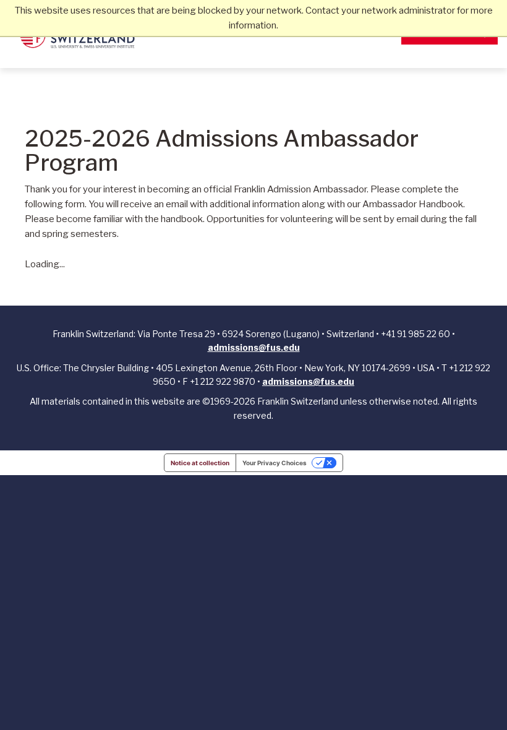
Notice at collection (200, 462)
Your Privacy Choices (274, 462)
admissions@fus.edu (254, 347)
